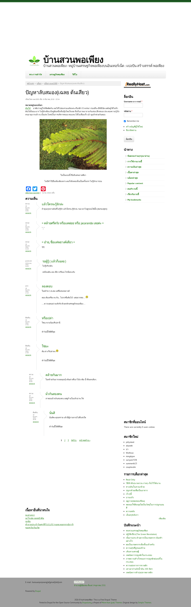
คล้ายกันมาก (54, 375)
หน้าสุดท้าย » (84, 440)
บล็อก (39, 83)
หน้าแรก (30, 83)
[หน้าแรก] (34, 61)
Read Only (130, 479)
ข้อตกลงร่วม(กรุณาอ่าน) (138, 156)
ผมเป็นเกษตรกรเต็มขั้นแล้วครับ (140, 544)
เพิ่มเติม (162, 518)
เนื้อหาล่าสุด (133, 172)
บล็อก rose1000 (50, 83)
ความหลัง (130, 511)
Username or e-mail (133, 101)
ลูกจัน (28, 521)
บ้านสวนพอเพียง (73, 59)
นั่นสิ (52, 413)
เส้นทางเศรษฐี (132, 551)
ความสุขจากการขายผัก (136, 565)
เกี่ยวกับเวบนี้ (133, 194)
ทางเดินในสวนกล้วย (135, 486)
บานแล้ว (130, 497)
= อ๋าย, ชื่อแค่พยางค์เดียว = (58, 242)
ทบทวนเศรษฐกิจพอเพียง (137, 530)
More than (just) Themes (112, 602)
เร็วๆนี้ (129, 494)
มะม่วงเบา (30, 515)
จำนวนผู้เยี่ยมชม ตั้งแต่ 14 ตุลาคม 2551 (90, 585)
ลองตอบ (47, 286)
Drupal (38, 591)
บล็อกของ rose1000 (32, 193)
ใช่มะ (45, 346)
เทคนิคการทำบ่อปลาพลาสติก (139, 572)
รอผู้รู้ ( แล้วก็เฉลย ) (54, 261)
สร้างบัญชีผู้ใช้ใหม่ (134, 126)
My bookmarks (134, 199)
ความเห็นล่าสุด (134, 167)
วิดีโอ (74, 74)
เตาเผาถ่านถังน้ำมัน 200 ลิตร (139, 569)
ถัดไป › (74, 440)
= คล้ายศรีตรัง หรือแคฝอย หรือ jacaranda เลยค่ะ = (73, 223)
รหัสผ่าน (128, 111)
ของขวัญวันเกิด (32, 527)
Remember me (133, 121)
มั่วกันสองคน (54, 394)
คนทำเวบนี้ (132, 188)
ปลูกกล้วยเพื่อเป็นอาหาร (137, 490)
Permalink (28, 213)
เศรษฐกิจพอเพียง (57, 74)
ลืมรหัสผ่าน (131, 130)
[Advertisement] (95, 26)
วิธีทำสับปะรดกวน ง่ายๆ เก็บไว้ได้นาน (143, 483)
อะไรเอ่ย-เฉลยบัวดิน (34, 518)
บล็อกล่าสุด (132, 178)
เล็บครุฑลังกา (132, 515)
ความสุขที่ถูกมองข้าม (135, 548)
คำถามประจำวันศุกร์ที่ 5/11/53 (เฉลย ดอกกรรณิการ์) (49, 524)
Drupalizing (87, 602)
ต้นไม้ (28, 108)
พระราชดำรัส (35, 74)
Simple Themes (144, 602)
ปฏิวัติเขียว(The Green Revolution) (141, 534)
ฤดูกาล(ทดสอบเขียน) (135, 501)
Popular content (135, 183)
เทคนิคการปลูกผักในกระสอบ (139, 555)
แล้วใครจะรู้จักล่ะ (52, 204)
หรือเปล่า (47, 318)
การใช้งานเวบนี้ (134, 161)
